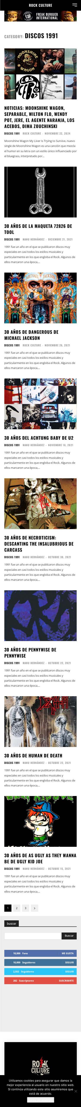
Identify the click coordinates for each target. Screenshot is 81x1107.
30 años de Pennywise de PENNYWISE (30, 652)
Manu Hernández (33, 239)
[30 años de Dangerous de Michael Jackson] (40, 298)
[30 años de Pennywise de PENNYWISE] (40, 615)
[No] (75, 1091)
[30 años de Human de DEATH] (40, 721)
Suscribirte (66, 980)
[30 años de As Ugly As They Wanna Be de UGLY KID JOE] (40, 821)
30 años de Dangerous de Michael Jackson (31, 335)
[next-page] (34, 908)
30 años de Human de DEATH (33, 755)
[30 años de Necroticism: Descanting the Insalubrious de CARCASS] (40, 503)
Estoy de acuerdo (40, 1100)
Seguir (69, 962)
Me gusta (68, 953)
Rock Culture (32, 133)
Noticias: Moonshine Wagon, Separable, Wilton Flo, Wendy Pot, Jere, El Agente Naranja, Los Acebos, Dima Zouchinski (39, 117)
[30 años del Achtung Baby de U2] (40, 403)
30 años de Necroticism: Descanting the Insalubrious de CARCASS (39, 543)
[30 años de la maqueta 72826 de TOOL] (40, 192)
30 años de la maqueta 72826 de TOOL (38, 229)
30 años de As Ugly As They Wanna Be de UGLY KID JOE (40, 858)
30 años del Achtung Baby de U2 (38, 437)
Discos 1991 (12, 133)
